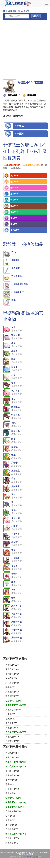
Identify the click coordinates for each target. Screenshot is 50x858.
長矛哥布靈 (16, 630)
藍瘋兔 (14, 367)
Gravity (23, 857)
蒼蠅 (13, 423)
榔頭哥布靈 (16, 614)
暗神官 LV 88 (11, 678)
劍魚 (13, 598)
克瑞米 (14, 463)
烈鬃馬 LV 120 (12, 665)
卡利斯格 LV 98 (12, 674)
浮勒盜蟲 (15, 415)
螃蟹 (13, 550)
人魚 (13, 590)
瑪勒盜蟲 (15, 431)
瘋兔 (13, 343)
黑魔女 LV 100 (12, 669)
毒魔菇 (14, 542)
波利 (13, 327)
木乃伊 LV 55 (11, 723)
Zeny (13, 252)
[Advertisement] (25, 50)
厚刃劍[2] (15, 268)
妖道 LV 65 (10, 714)
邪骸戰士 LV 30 (12, 737)
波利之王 (15, 391)
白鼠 (13, 375)
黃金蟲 (14, 566)
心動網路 (35, 857)
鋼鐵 (13, 300)
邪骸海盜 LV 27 (12, 741)
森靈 (13, 439)
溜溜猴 (14, 447)
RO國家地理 (17, 3)
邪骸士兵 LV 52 (12, 728)
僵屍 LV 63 (10, 719)
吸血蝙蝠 (15, 407)
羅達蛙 (14, 510)
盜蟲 (13, 383)
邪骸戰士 (15, 558)
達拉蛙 (14, 574)
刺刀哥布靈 (16, 606)
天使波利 (15, 518)
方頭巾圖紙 (16, 276)
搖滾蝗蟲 (15, 470)
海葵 (13, 494)
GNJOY (29, 857)
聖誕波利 (15, 335)
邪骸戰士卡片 (17, 292)
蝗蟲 (13, 455)
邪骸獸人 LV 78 (12, 692)
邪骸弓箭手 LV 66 (14, 710)
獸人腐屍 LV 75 (12, 696)
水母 (13, 582)
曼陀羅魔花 (16, 486)
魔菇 (13, 399)
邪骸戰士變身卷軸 (19, 284)
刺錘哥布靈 (16, 622)
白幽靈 (14, 526)
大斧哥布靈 (16, 637)
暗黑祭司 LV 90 (12, 775)
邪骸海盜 (15, 534)
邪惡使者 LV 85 (12, 683)
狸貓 (13, 359)
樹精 (13, 478)
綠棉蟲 (14, 351)
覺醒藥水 (15, 260)
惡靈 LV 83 (10, 687)
